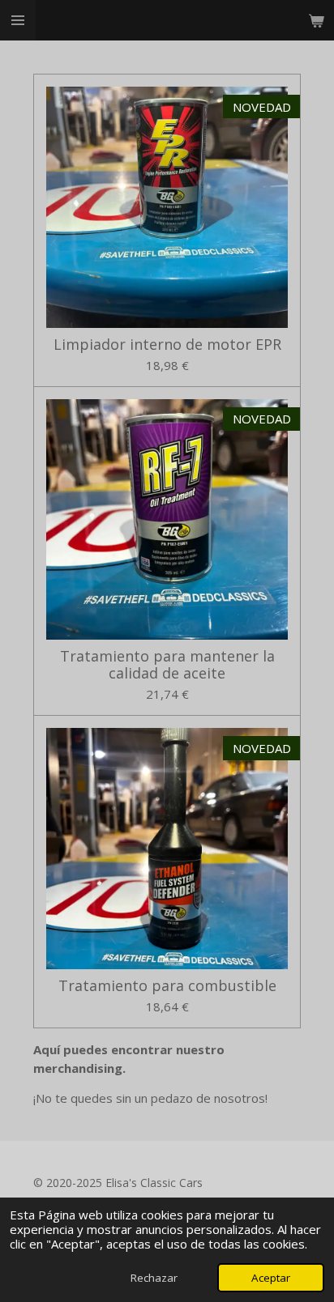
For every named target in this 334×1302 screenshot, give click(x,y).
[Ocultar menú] (18, 20)
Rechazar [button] (154, 1277)
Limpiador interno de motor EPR (167, 344)
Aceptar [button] (270, 1277)
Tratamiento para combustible (167, 985)
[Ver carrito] (316, 20)
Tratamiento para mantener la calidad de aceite (167, 665)
